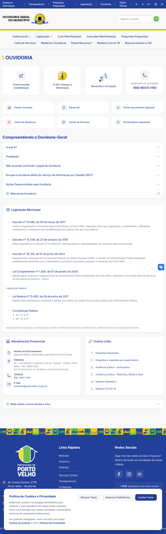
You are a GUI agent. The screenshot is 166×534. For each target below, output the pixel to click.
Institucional (20, 36)
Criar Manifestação (69, 36)
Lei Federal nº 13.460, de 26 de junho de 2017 (40, 296)
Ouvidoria (106, 4)
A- (136, 4)
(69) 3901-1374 (22, 377)
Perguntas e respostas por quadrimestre (116, 360)
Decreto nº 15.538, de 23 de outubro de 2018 (40, 239)
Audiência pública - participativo (112, 367)
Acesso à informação (9, 4)
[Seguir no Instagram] (129, 474)
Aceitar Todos (146, 497)
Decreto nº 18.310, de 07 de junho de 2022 (38, 254)
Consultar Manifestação (101, 36)
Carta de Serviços (25, 43)
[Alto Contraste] (155, 4)
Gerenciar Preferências (117, 497)
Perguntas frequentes (134, 36)
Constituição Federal (25, 310)
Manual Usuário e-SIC (138, 43)
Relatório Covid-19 (108, 43)
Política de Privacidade (52, 522)
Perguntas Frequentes (59, 4)
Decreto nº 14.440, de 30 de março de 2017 (38, 222)
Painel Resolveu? (81, 43)
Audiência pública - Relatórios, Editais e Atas (119, 374)
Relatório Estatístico (105, 381)
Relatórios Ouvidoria (53, 43)
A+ (148, 4)
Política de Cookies (19, 522)
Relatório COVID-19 (105, 388)
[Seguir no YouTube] (139, 474)
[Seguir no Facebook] (119, 474)
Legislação (86, 4)
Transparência (36, 4)
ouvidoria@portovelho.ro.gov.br (30, 386)
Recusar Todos (89, 497)
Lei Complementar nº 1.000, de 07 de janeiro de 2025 (45, 271)
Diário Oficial (123, 4)
